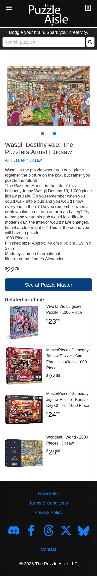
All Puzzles (15, 160)
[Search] (90, 42)
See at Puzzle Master (48, 285)
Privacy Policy (48, 512)
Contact (48, 549)
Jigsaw (35, 160)
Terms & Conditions (48, 503)
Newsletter (48, 493)
